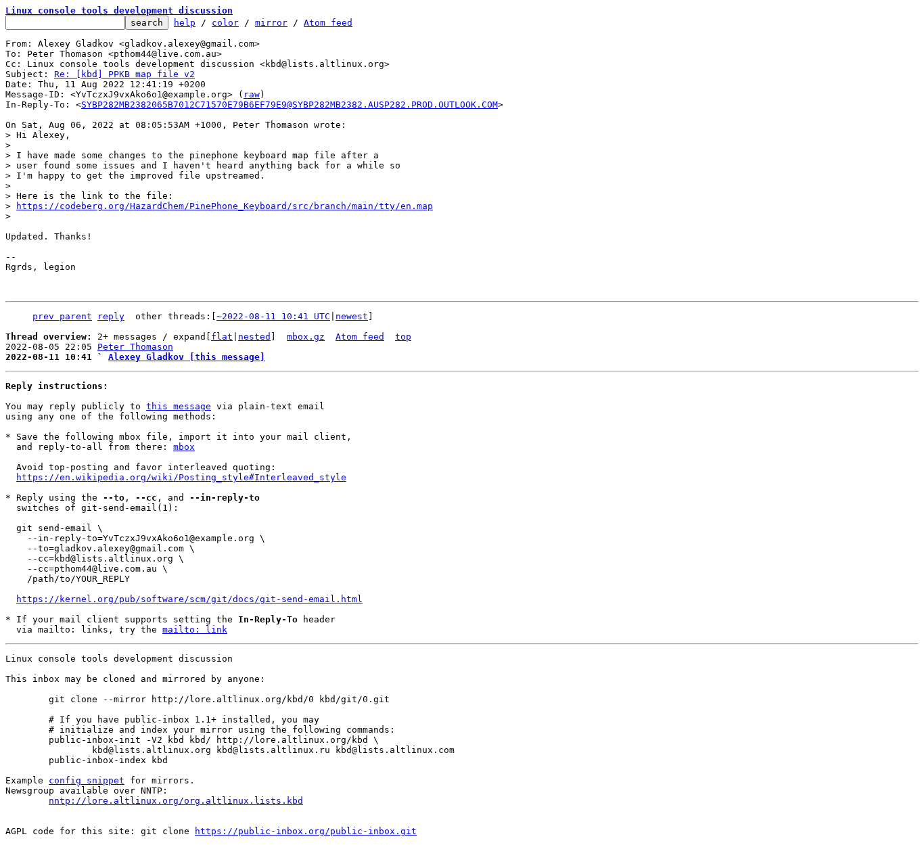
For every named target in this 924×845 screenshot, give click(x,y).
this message (178, 406)
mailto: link (194, 629)
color (225, 23)
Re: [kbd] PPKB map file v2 (124, 74)
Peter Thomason (135, 347)
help (184, 23)
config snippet (86, 780)
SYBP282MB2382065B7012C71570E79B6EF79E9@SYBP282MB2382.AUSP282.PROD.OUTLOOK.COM (289, 104)
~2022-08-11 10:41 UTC (273, 316)
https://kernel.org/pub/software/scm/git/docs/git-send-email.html (189, 599)
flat (222, 337)
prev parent (62, 316)
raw (252, 94)
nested (254, 337)
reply (110, 316)
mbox (184, 447)
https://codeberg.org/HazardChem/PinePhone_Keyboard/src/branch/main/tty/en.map (224, 206)
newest (352, 316)
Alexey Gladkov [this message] (186, 357)
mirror (271, 23)
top (403, 337)
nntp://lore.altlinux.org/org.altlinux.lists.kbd (176, 801)
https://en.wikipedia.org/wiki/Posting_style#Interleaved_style (181, 477)
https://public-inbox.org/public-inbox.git (306, 831)
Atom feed (328, 23)
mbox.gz (306, 337)
